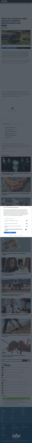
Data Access (16, 235)
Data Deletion (11, 235)
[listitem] (16, 218)
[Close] (30, 207)
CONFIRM (10, 232)
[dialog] (16, 221)
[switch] (26, 220)
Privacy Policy (21, 235)
